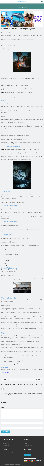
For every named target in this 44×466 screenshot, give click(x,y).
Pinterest (27, 458)
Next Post (38, 379)
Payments (26, 441)
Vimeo (33, 458)
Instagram (29, 458)
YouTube (31, 458)
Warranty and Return (7, 441)
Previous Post (7, 379)
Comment (3, 407)
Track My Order (27, 446)
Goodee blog (24, 7)
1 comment (9, 30)
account (39, 2)
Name (2, 420)
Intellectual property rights (29, 445)
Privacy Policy (5, 446)
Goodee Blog (4, 26)
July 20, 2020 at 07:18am (9, 389)
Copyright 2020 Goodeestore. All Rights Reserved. (11, 464)
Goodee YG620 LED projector (7, 115)
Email (2, 426)
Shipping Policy (6, 443)
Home (19, 7)
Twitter (25, 458)
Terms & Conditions (6, 445)
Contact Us (26, 443)
